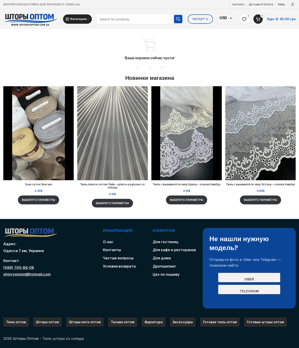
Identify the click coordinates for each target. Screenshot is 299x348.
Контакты (112, 250)
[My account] (292, 4)
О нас (108, 242)
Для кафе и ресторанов (174, 250)
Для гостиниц (165, 242)
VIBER (249, 279)
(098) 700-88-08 (18, 267)
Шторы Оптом (26, 338)
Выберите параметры (38, 199)
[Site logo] (31, 18)
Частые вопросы (118, 258)
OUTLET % (200, 19)
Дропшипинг (164, 266)
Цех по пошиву (166, 274)
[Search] (178, 19)
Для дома (162, 258)
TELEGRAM (249, 291)
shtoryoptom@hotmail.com (27, 274)
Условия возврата (119, 266)
